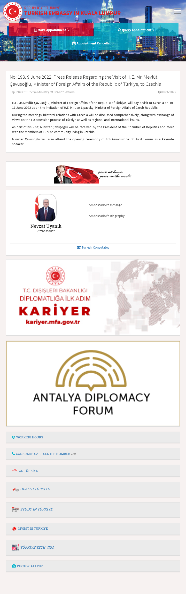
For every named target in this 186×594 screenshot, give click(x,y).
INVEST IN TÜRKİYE (33, 528)
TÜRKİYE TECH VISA (37, 547)
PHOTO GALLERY (30, 566)
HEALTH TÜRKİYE (35, 488)
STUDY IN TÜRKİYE (36, 509)
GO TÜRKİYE (28, 471)
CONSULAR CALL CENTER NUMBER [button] (46, 454)
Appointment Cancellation (96, 43)
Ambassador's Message (105, 205)
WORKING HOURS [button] (29, 437)
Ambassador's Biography (107, 216)
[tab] (93, 437)
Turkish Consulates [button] (95, 247)
